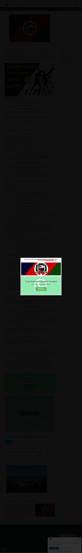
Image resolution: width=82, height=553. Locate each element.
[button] (79, 539)
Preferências (75, 548)
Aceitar (54, 548)
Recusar (64, 548)
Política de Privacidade (67, 551)
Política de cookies (60, 551)
